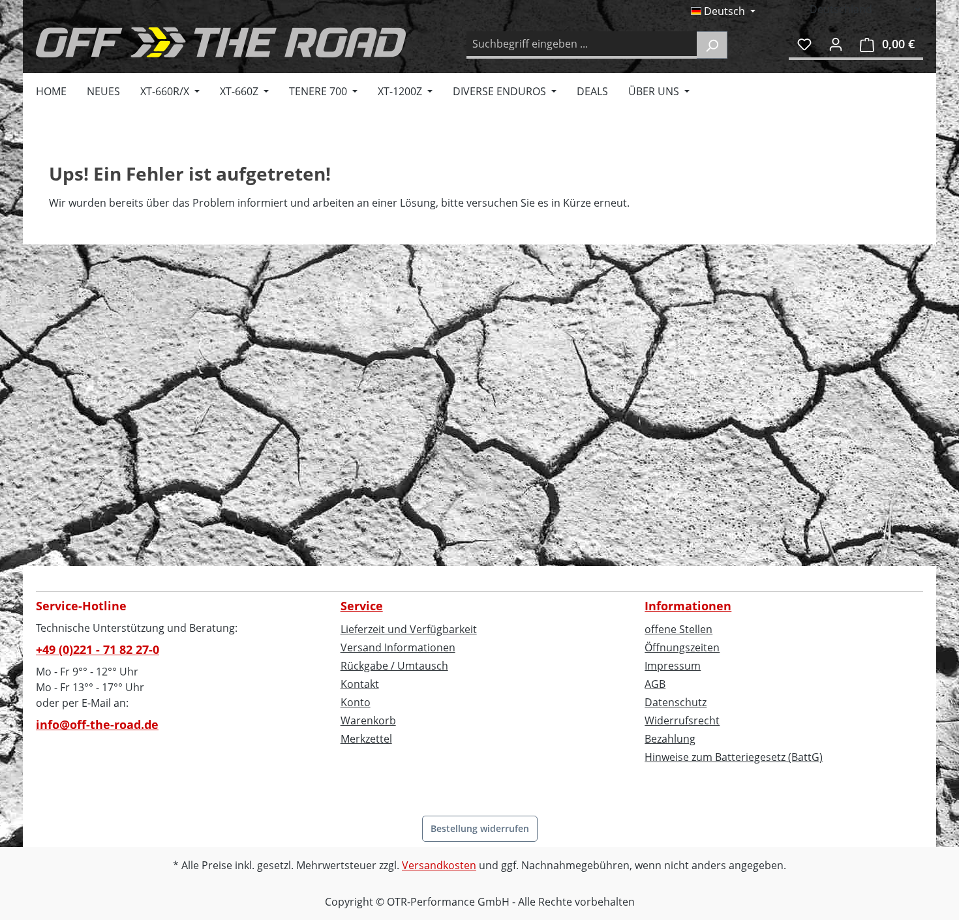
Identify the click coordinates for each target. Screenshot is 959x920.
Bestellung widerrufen (480, 828)
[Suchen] (712, 45)
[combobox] (581, 45)
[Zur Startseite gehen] (221, 42)
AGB (655, 684)
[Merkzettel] (804, 44)
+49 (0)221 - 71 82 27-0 (97, 649)
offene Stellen (678, 629)
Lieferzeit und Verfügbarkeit (409, 629)
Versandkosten (439, 865)
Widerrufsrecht (682, 720)
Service (362, 606)
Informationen (688, 606)
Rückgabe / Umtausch (394, 666)
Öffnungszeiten (682, 647)
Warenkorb (368, 720)
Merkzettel (366, 739)
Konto (356, 702)
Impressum (673, 666)
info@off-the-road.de (97, 724)
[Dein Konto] (835, 44)
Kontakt (360, 684)
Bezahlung (670, 739)
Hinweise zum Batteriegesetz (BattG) (734, 757)
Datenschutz (676, 702)
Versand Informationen (398, 647)
